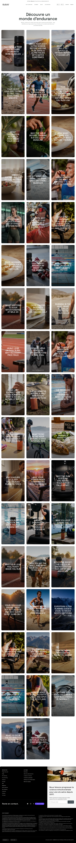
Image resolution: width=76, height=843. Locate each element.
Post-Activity (5, 777)
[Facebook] (27, 803)
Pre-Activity (4, 775)
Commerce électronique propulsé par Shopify (63, 839)
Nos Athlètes (4, 789)
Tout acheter (29, 4)
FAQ (3, 783)
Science (36, 4)
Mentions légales (27, 781)
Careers (3, 793)
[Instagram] (30, 803)
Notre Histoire (5, 787)
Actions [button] (26, 770)
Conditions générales (28, 777)
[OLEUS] (6, 4)
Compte (67, 4)
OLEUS (48, 839)
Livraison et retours (28, 775)
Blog (41, 4)
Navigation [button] (4, 770)
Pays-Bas (13, 839)
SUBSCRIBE (70, 802)
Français (5, 839)
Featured (4, 791)
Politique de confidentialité (29, 779)
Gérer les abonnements (28, 773)
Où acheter (47, 4)
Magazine (4, 785)
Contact (4, 795)
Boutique (26, 771)
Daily (3, 773)
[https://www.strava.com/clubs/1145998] (33, 803)
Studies (3, 781)
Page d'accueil (5, 771)
